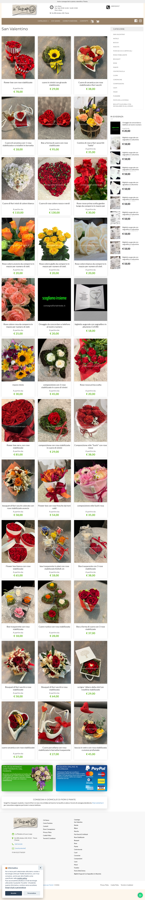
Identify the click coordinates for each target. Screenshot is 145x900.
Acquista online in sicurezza (67, 768)
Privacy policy (47, 832)
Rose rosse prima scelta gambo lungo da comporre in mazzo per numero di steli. (90, 206)
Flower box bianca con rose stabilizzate (18, 567)
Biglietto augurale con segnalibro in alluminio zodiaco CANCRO (130, 199)
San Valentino (119, 34)
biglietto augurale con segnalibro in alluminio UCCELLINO (130, 154)
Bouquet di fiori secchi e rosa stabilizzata (54, 688)
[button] (91, 21)
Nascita (116, 47)
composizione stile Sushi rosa (90, 505)
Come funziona (47, 823)
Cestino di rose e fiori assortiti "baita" (90, 144)
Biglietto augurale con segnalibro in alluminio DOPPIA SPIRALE (130, 169)
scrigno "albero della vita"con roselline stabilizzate (90, 688)
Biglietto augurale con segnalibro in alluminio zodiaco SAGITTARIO (130, 229)
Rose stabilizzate (120, 55)
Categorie (119, 29)
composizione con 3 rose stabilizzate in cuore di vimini (54, 386)
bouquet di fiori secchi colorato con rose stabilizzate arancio (18, 506)
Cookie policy (47, 835)
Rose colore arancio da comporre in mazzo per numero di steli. (18, 265)
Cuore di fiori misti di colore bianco (18, 203)
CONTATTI (84, 21)
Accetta (13, 893)
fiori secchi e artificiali (122, 51)
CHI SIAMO (55, 21)
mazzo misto (18, 384)
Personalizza (31, 893)
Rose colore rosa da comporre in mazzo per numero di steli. (18, 325)
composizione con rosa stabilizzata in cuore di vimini (54, 446)
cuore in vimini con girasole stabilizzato (54, 83)
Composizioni (118, 83)
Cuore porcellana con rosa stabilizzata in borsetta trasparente (54, 748)
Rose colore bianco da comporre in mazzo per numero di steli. (90, 265)
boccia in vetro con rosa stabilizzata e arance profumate (91, 748)
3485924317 (115, 6)
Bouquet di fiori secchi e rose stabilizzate (18, 688)
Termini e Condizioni (127, 885)
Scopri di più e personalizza (15, 887)
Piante (115, 67)
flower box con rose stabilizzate (18, 82)
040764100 (18, 844)
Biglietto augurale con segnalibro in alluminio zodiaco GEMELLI (130, 214)
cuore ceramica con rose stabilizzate (18, 747)
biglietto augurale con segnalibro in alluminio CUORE (90, 325)
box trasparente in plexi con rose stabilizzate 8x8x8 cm (54, 567)
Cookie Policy (115, 885)
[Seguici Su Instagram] (139, 20)
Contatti (45, 826)
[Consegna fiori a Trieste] (24, 10)
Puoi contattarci (98, 803)
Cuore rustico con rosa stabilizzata (54, 626)
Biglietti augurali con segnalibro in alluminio (123, 105)
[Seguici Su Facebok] (135, 20)
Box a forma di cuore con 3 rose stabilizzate (90, 627)
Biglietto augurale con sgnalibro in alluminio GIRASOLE (130, 184)
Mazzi (115, 92)
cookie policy (22, 878)
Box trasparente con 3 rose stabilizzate (90, 567)
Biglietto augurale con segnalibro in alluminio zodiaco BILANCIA (130, 259)
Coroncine (117, 79)
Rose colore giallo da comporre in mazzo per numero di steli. (54, 265)
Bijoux (116, 42)
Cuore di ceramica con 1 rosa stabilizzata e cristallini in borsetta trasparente (18, 145)
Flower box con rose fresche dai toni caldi (54, 506)
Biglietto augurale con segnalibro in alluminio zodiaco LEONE (130, 244)
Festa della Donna (121, 100)
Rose (115, 63)
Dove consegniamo (49, 829)
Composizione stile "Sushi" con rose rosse (90, 446)
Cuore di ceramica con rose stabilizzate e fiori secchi (90, 83)
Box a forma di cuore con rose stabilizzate (54, 144)
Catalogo (42, 21)
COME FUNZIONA (70, 21)
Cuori (115, 75)
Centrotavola (119, 71)
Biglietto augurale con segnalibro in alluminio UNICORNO (130, 139)
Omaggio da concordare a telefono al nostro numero (54, 325)
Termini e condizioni (49, 838)
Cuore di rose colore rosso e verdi (54, 203)
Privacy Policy (104, 885)
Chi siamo (46, 820)
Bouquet (116, 59)
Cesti (115, 88)
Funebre (116, 96)
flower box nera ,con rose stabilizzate (18, 446)
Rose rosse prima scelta (90, 384)
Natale (116, 38)
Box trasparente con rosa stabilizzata (18, 627)
